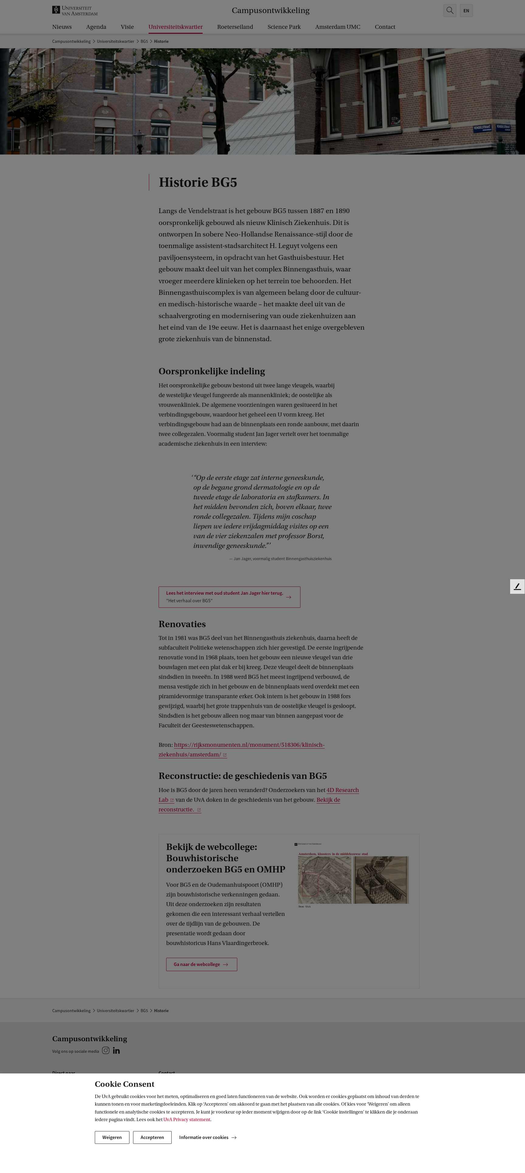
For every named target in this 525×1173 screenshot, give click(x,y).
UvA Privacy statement (186, 1119)
